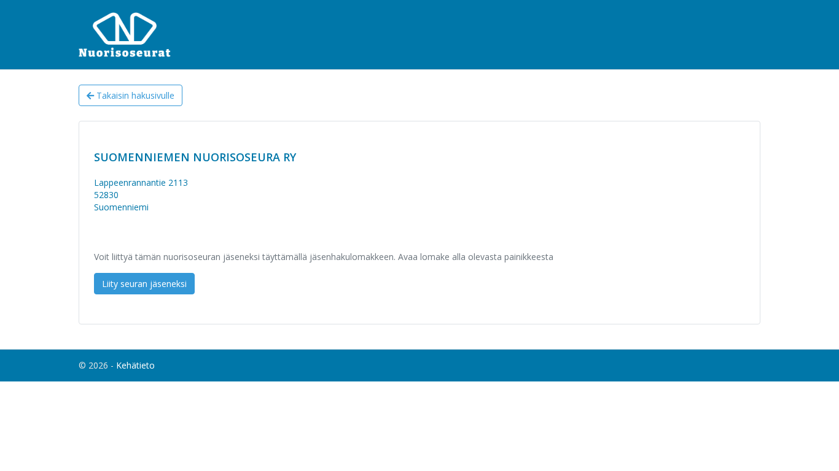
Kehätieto (135, 365)
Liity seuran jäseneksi (144, 283)
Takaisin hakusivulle (134, 95)
